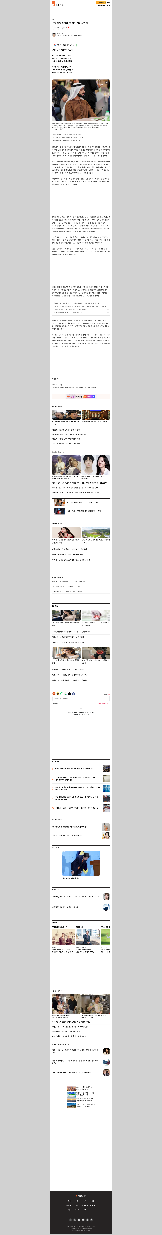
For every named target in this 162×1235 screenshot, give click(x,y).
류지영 (58, 33)
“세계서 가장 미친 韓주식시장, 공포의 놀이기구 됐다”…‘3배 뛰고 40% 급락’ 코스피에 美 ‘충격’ (82, 306)
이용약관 (73, 1226)
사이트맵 (88, 1226)
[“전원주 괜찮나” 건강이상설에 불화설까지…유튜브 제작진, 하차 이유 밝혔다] (106, 1062)
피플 (69, 1210)
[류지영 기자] (54, 35)
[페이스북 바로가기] (70, 1220)
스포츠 (77, 1210)
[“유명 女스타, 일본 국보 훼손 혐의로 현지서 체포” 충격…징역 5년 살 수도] (106, 1051)
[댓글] (67, 28)
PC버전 (93, 1226)
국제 (53, 20)
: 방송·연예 (57, 991)
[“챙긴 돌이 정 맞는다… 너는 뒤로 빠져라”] (106, 896)
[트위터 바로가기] (74, 1220)
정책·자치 (69, 1205)
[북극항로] (106, 907)
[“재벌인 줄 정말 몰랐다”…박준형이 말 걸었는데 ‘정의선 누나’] (106, 1072)
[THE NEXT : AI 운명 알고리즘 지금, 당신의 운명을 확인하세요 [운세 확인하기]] (81, 396)
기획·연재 (54, 922)
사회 (77, 1201)
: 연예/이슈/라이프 (59, 1044)
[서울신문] (57, 3)
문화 (77, 1205)
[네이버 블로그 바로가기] (91, 1220)
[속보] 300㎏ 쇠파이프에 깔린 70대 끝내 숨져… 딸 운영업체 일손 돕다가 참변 (77, 303)
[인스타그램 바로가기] (83, 1220)
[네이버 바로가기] (87, 1220)
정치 (69, 1201)
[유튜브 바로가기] (79, 1220)
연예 (85, 1210)
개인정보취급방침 (81, 1226)
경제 (85, 1201)
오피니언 (54, 889)
